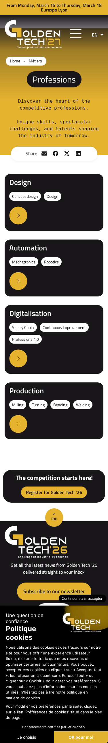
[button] (44, 154)
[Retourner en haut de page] (54, 517)
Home (15, 61)
